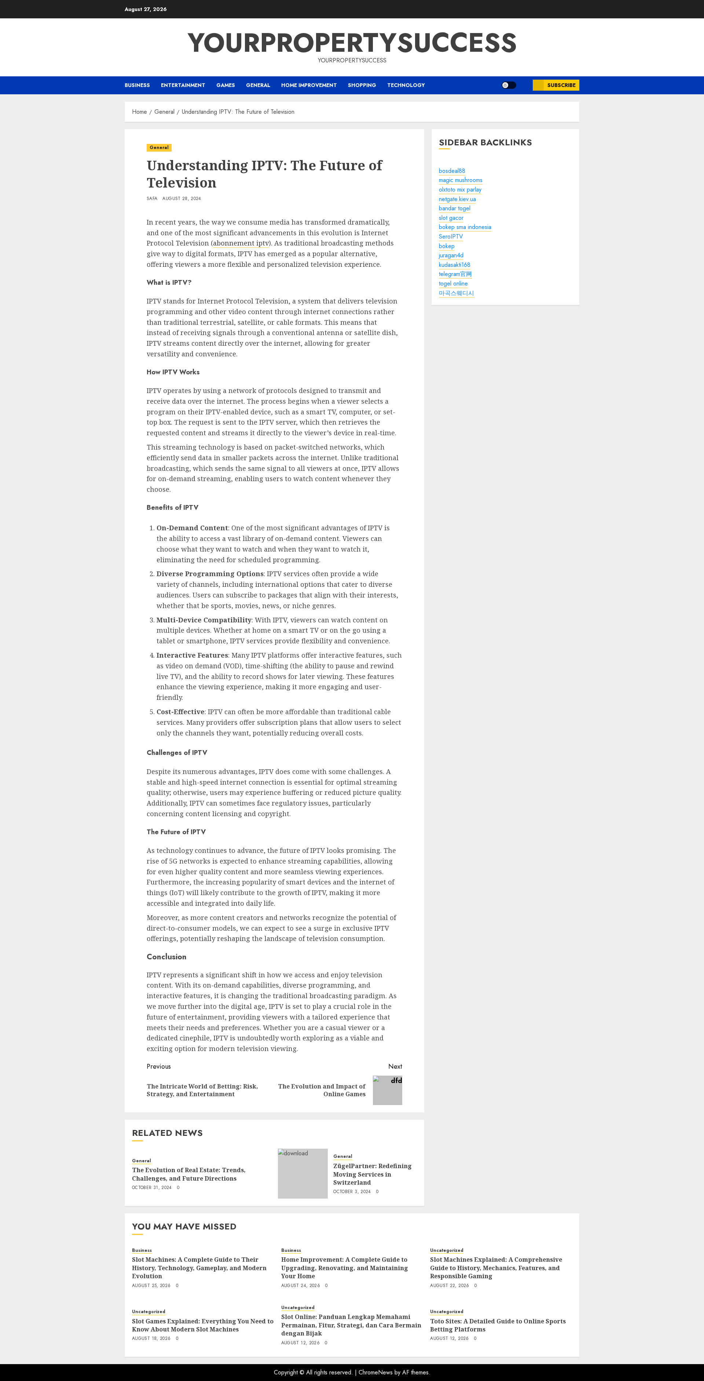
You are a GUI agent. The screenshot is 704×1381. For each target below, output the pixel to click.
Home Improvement (309, 85)
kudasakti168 (454, 265)
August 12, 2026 (300, 1343)
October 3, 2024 (352, 1192)
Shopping (362, 85)
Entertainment (183, 85)
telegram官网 (455, 274)
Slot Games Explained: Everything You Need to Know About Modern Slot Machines (203, 1325)
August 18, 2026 (151, 1339)
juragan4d (451, 255)
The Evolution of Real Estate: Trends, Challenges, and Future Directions (189, 1174)
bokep (447, 246)
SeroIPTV (451, 236)
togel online (453, 283)
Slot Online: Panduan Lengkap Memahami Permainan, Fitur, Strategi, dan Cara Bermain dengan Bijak (351, 1325)
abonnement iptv (241, 243)
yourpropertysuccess (352, 42)
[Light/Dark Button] (509, 85)
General (258, 85)
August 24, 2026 (300, 1286)
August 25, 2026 (151, 1286)
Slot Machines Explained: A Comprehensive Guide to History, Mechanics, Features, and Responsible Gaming (496, 1267)
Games (225, 85)
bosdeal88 (452, 171)
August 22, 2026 (449, 1286)
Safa (152, 199)
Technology (406, 85)
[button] (524, 85)
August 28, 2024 (181, 199)
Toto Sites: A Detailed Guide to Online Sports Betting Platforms (498, 1325)
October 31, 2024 (152, 1188)
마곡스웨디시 (456, 293)
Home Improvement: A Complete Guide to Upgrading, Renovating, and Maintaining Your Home (344, 1267)
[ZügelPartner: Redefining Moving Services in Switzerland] (303, 1174)
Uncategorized (446, 1250)
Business (137, 85)
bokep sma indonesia (465, 227)
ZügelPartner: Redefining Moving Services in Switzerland (372, 1174)
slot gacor (451, 218)
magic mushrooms (461, 180)
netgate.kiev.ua (457, 199)
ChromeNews (376, 1372)
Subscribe (561, 85)
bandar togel (454, 208)
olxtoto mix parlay (460, 189)
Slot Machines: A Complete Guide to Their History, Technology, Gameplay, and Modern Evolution (199, 1267)
